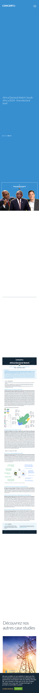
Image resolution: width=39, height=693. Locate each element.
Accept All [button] (18, 689)
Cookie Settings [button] (7, 689)
